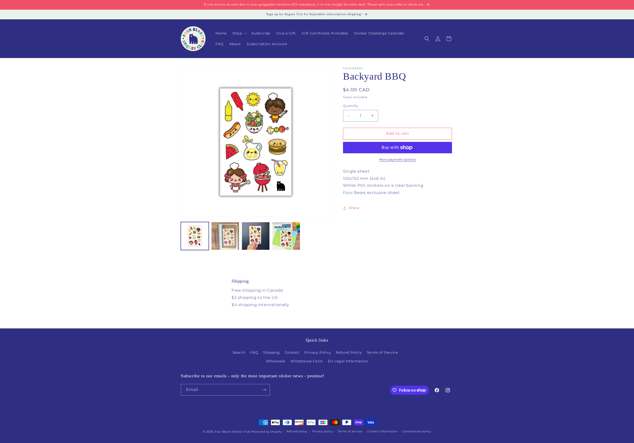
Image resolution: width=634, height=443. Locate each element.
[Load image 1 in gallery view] (195, 236)
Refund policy (297, 431)
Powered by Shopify (266, 431)
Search (239, 352)
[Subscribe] (264, 390)
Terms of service (350, 431)
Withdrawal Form (306, 361)
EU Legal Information (348, 361)
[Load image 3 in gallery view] (256, 236)
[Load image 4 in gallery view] (286, 236)
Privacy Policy (317, 352)
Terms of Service (382, 352)
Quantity (350, 106)
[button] (239, 33)
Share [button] (354, 208)
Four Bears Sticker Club (232, 431)
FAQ (254, 352)
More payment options (397, 159)
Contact (292, 352)
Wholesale (275, 361)
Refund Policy (349, 352)
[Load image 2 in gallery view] (225, 236)
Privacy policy (322, 431)
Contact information (382, 431)
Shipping (271, 352)
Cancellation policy (416, 431)
